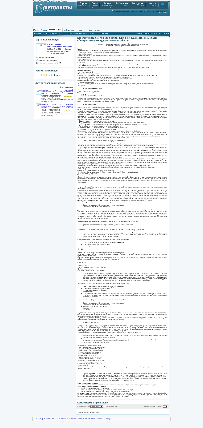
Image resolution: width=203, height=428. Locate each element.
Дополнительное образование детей (79, 33)
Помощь (56, 1)
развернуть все (111, 406)
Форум (44, 30)
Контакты (43, 1)
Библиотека (69, 30)
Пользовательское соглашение (66, 419)
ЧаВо (80, 419)
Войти (166, 33)
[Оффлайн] (45, 44)
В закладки (107, 419)
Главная (36, 1)
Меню (36, 30)
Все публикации (66, 87)
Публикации (103, 33)
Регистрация (159, 33)
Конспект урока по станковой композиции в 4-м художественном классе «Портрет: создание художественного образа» (57, 92)
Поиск (50, 1)
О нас (36, 419)
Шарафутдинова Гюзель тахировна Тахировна (59, 45)
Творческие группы (52, 33)
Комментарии (95, 30)
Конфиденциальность (47, 419)
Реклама (64, 1)
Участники (81, 30)
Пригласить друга (89, 419)
